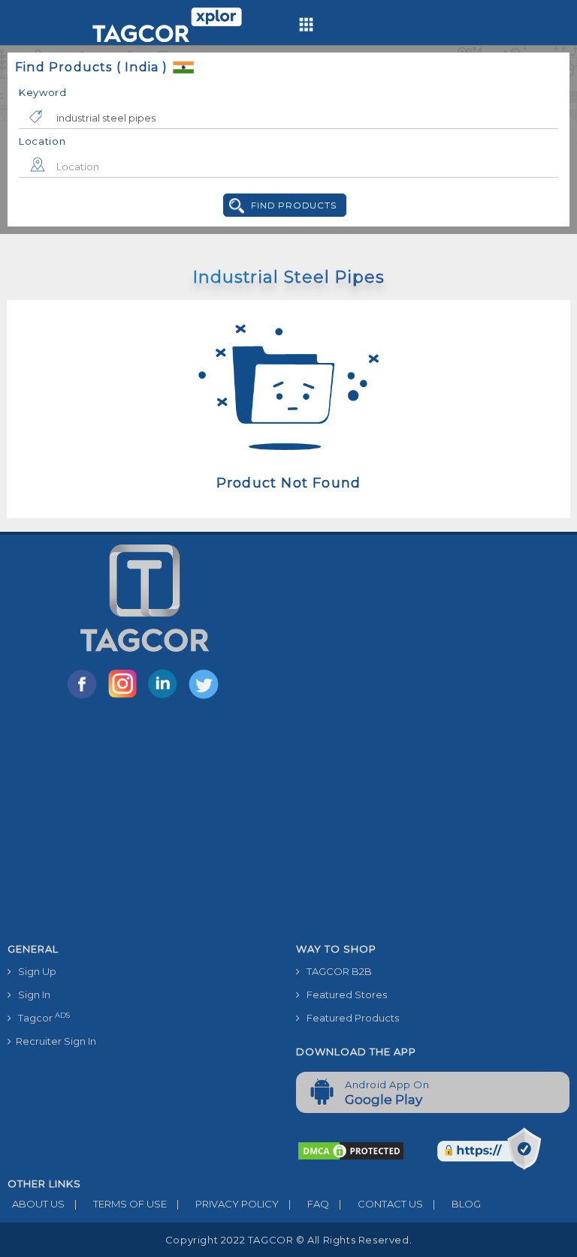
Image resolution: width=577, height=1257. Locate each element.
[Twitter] (205, 697)
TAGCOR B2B (336, 971)
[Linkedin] (166, 697)
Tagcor (40, 1017)
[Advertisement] (288, 823)
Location (42, 141)
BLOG (457, 1204)
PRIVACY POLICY (228, 1204)
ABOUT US (36, 1204)
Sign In (30, 994)
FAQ (308, 1204)
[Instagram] (125, 697)
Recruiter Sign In (53, 1041)
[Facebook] (85, 697)
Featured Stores (343, 994)
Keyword (43, 92)
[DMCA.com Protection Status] (351, 1149)
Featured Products (349, 1018)
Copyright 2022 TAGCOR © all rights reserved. (288, 1240)
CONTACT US (381, 1204)
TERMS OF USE (120, 1204)
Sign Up (33, 971)
